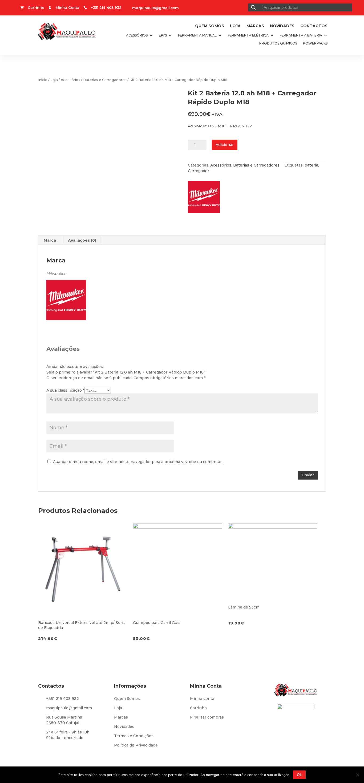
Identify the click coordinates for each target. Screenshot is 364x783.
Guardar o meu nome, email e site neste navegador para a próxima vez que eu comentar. (138, 461)
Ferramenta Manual (197, 35)
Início (42, 80)
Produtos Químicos (278, 43)
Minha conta (202, 698)
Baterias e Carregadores (105, 80)
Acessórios (137, 35)
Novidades (282, 26)
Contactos (313, 26)
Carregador (198, 170)
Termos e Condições (133, 735)
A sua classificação (65, 390)
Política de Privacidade (136, 745)
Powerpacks (315, 43)
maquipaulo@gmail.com (155, 8)
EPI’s (163, 35)
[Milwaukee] (206, 198)
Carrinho (198, 707)
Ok (299, 774)
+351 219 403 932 (62, 698)
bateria (311, 165)
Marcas (255, 26)
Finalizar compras (207, 717)
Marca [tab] (50, 240)
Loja (235, 26)
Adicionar (225, 144)
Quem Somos (209, 26)
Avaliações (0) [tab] (82, 240)
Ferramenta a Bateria (301, 35)
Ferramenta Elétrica (248, 35)
